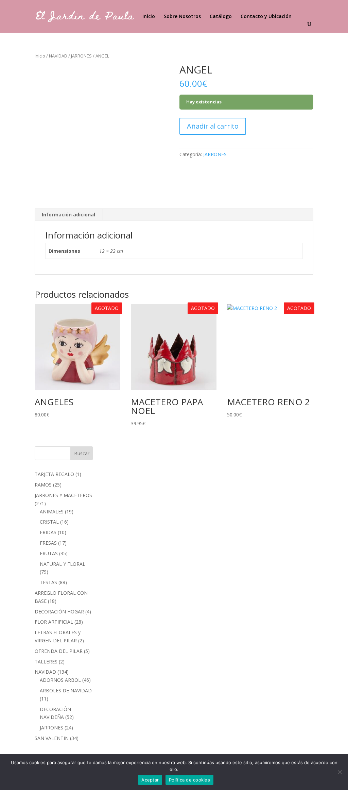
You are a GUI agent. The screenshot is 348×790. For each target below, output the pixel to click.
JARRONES (81, 56)
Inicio (148, 16)
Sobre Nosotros (182, 16)
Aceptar (150, 780)
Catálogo (221, 16)
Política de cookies (189, 780)
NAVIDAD (58, 56)
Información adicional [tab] (68, 214)
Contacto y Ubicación (266, 16)
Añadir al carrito (213, 126)
